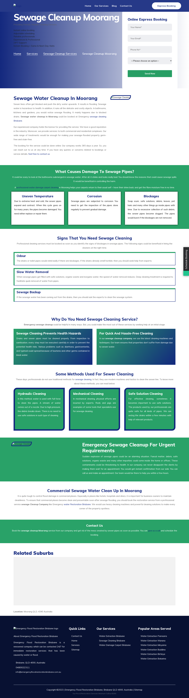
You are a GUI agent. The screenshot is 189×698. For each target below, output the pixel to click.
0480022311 (22, 667)
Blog (114, 5)
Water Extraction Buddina (153, 649)
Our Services (101, 5)
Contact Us (126, 5)
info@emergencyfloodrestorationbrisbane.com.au (38, 672)
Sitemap (75, 649)
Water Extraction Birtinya (153, 654)
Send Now (150, 73)
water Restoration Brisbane (77, 504)
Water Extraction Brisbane (112, 636)
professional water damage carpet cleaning (38, 187)
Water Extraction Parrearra (154, 636)
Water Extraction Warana (153, 640)
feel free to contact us (39, 154)
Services (75, 645)
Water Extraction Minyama (153, 645)
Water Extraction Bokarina (153, 658)
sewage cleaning (83, 379)
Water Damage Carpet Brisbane (115, 645)
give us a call (154, 530)
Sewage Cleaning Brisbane (112, 640)
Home (88, 5)
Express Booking (166, 5)
